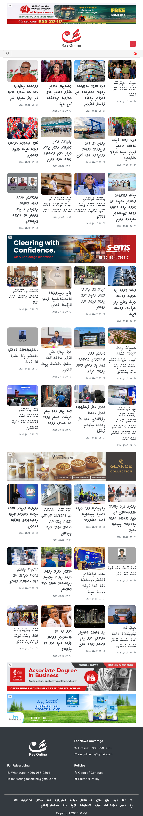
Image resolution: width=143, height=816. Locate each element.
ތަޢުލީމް (73, 805)
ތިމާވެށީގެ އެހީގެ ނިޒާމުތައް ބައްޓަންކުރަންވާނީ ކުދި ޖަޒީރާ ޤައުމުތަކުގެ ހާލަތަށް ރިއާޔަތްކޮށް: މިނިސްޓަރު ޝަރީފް (122, 518)
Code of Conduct (90, 773)
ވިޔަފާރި (98, 800)
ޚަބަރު (123, 800)
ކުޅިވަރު (97, 805)
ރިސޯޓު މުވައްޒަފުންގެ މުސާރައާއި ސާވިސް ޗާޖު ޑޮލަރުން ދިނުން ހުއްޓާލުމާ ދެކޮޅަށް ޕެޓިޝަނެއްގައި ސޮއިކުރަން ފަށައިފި (123, 207)
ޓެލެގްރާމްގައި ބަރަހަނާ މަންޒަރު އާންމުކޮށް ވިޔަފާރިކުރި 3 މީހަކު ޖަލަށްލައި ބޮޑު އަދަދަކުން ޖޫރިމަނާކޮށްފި (25, 209)
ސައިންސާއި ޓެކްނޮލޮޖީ (50, 805)
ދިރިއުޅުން (73, 800)
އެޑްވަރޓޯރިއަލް (85, 805)
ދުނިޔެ (115, 800)
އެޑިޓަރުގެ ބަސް (110, 805)
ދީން (131, 805)
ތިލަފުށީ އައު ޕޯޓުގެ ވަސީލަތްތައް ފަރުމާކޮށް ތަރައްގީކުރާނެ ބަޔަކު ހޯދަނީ (91, 150)
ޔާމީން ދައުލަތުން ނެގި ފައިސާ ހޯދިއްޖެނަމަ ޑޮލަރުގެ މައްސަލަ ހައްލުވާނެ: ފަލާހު (57, 205)
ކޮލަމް (49, 800)
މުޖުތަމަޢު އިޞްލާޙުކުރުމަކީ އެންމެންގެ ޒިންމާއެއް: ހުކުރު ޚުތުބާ (23, 297)
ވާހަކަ (15, 800)
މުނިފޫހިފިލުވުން (60, 800)
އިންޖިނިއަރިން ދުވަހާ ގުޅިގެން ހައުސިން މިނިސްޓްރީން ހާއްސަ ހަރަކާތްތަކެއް (90, 514)
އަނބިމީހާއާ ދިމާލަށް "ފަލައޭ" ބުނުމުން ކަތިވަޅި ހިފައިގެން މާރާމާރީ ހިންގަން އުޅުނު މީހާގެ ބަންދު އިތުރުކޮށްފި (122, 360)
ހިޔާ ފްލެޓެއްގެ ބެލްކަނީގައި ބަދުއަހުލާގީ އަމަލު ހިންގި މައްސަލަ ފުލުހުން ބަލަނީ (91, 638)
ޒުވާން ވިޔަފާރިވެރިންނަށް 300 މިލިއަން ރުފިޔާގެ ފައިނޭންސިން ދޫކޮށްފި (26, 636)
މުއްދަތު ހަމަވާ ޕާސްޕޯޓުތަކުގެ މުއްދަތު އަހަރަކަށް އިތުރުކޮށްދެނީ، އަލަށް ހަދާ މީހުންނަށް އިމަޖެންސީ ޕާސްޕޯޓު (90, 419)
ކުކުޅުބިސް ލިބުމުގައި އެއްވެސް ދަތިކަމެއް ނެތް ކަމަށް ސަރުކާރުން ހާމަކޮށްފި (23, 576)
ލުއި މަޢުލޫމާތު (86, 800)
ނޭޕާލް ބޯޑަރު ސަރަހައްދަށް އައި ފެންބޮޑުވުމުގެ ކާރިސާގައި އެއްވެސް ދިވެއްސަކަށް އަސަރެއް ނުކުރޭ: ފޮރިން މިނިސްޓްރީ (57, 522)
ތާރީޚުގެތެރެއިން (26, 800)
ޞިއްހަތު (39, 800)
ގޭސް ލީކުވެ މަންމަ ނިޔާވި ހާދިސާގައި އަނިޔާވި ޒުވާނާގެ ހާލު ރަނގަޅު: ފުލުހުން (57, 417)
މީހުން (65, 805)
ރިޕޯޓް (107, 800)
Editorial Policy (88, 779)
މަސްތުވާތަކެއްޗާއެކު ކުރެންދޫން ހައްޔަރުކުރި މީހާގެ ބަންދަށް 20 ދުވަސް (23, 356)
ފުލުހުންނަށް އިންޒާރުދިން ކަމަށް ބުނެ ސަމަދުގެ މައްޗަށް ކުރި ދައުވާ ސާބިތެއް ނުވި (22, 92)
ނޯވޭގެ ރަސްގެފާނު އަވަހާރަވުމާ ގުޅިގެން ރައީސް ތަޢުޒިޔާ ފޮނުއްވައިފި (23, 149)
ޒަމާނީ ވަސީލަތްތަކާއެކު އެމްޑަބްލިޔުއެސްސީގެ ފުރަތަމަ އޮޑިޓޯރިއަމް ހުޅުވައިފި (57, 299)
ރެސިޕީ (123, 805)
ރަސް (85, 814)
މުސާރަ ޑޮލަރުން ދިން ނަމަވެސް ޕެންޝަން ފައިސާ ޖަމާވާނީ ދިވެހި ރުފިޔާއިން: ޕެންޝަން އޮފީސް (124, 302)
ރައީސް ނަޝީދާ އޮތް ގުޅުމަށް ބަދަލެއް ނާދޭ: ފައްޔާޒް (124, 89)
